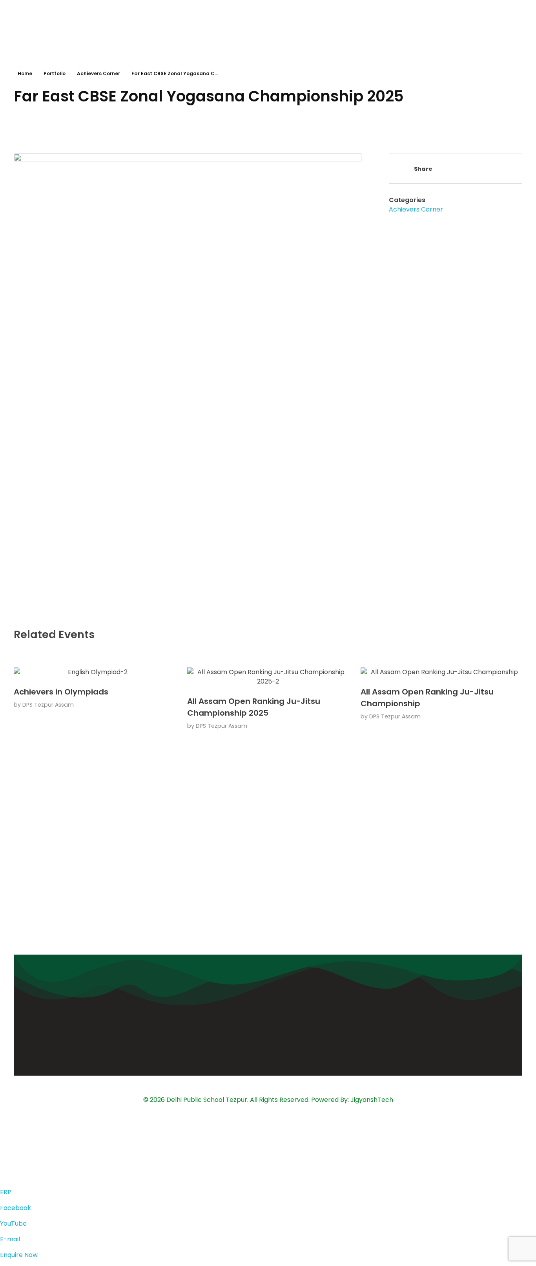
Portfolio (55, 73)
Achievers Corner (98, 73)
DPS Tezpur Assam (48, 705)
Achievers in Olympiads (61, 691)
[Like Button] (393, 169)
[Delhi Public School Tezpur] (267, 26)
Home (25, 73)
